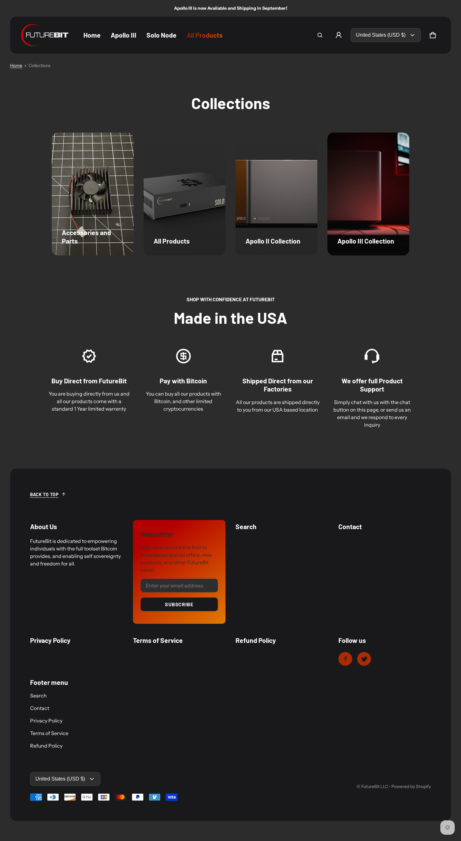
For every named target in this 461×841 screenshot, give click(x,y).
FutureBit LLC (374, 786)
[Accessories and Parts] (93, 194)
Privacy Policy (46, 720)
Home (16, 65)
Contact (39, 708)
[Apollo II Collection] (276, 194)
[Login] (339, 35)
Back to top (44, 494)
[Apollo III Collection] (368, 194)
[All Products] (184, 194)
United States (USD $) (380, 35)
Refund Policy (46, 746)
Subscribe (179, 604)
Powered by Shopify (411, 786)
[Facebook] (345, 659)
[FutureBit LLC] (44, 35)
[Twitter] (364, 659)
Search (38, 695)
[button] (320, 35)
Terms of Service (49, 733)
